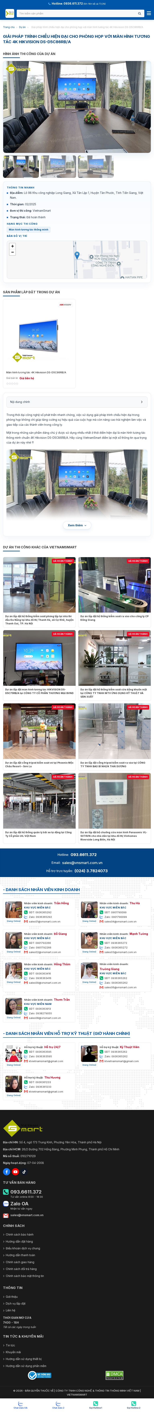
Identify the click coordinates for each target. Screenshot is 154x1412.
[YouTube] (15, 1171)
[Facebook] (6, 1171)
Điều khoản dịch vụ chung (23, 1248)
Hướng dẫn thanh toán (20, 1255)
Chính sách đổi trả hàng (21, 1269)
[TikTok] (24, 1171)
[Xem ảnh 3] (96, 166)
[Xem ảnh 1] (21, 166)
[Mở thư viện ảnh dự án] (77, 107)
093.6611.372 (84, 854)
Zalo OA (19, 1204)
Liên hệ (10, 1310)
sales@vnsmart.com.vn (82, 863)
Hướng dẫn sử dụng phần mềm (26, 1366)
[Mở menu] (149, 13)
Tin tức (10, 1345)
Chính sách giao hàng (20, 1262)
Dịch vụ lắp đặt (15, 1303)
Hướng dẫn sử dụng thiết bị (24, 1359)
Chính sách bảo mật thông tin (25, 1276)
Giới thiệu (12, 1296)
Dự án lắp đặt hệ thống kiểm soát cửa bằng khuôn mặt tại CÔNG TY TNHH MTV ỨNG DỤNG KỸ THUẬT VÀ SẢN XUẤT (113, 693)
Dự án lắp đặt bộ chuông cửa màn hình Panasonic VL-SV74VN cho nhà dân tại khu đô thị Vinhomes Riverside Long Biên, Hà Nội (113, 836)
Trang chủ (9, 27)
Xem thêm (75, 525)
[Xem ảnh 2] (58, 166)
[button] (77, 255)
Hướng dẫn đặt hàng (19, 1241)
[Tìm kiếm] (139, 13)
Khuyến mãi (13, 1352)
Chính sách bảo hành (19, 1234)
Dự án (22, 27)
